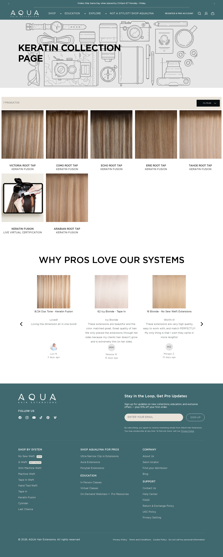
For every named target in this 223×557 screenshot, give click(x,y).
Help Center (150, 494)
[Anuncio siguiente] (214, 4)
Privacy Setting (152, 517)
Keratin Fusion (27, 497)
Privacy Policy (187, 431)
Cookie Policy (160, 540)
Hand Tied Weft (27, 485)
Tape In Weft (26, 480)
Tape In (22, 491)
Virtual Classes (89, 488)
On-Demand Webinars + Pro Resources (104, 494)
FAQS (146, 500)
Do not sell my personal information (187, 540)
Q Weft (22, 462)
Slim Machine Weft (29, 468)
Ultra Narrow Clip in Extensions (99, 456)
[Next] (201, 324)
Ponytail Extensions (92, 468)
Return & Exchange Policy (158, 506)
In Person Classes (91, 482)
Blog (145, 474)
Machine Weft (26, 474)
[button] (55, 13)
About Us (148, 456)
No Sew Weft (26, 456)
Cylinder (23, 503)
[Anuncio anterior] (8, 4)
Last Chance (25, 509)
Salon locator (151, 462)
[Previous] (21, 324)
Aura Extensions (90, 462)
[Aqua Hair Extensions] (25, 13)
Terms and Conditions (140, 540)
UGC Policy (149, 512)
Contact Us (149, 488)
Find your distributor (155, 468)
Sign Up (195, 417)
